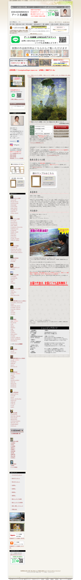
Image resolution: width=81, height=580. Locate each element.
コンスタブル (14, 278)
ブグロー (13, 269)
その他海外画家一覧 (15, 433)
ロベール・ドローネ (15, 416)
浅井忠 (12, 444)
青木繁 (12, 452)
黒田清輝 (13, 451)
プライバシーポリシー (51, 570)
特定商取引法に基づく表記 (25, 570)
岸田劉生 (13, 443)
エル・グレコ (14, 208)
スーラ (12, 351)
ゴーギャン (13, 361)
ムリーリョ (13, 236)
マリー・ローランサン (16, 398)
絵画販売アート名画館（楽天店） (17, 538)
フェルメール (14, 223)
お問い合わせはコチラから (16, 554)
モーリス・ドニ (14, 422)
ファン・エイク (14, 213)
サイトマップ (58, 570)
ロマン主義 (15, 274)
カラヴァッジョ (14, 228)
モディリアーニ (14, 394)
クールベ (13, 314)
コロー (12, 310)
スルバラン (13, 235)
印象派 (14, 319)
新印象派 (15, 349)
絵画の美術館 (13, 156)
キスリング (13, 400)
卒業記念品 (14, 509)
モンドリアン (14, 419)
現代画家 (15, 412)
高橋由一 (13, 449)
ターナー (13, 279)
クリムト (13, 373)
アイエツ (13, 282)
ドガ (12, 324)
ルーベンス (13, 220)
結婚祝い (14, 488)
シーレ (12, 405)
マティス (13, 402)
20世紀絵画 (15, 392)
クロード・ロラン (15, 240)
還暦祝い (14, 495)
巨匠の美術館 (13, 155)
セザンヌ (13, 363)
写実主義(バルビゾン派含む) (19, 300)
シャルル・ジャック (15, 307)
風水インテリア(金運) (17, 499)
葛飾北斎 (13, 454)
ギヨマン (13, 327)
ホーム (29, 75)
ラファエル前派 (17, 288)
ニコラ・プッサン (15, 238)
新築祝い (14, 492)
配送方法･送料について (42, 570)
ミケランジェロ (14, 203)
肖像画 (14, 464)
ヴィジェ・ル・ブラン (16, 249)
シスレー (13, 332)
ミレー (12, 304)
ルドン (12, 375)
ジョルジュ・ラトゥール (16, 227)
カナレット (13, 233)
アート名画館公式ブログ (15, 153)
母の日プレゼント (16, 481)
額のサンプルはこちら (37, 167)
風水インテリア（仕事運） (37, 75)
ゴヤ (12, 281)
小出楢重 (13, 446)
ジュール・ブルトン (15, 309)
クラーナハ (13, 211)
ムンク (12, 397)
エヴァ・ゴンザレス (15, 339)
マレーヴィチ (14, 417)
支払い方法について (34, 570)
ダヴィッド (13, 259)
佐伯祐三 (13, 457)
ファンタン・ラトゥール (16, 302)
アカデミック (16, 267)
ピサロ (12, 330)
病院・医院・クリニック (17, 505)
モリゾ (12, 325)
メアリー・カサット (15, 337)
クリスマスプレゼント (17, 475)
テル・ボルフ (14, 225)
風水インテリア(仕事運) (17, 502)
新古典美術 (15, 258)
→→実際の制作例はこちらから (35, 33)
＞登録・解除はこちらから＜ (17, 99)
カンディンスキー (15, 380)
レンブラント (14, 222)
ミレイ (12, 290)
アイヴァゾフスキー (15, 421)
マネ (12, 329)
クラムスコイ (14, 414)
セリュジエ (13, 383)
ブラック (13, 403)
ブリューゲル (14, 206)
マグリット (13, 425)
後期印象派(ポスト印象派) (19, 358)
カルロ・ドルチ (14, 231)
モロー (12, 378)
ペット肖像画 (14, 467)
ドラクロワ (13, 276)
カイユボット (14, 340)
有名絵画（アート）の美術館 (16, 158)
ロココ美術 (16, 245)
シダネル (13, 376)
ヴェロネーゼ (14, 209)
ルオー (12, 407)
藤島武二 (13, 447)
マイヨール (13, 386)
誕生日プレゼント (16, 478)
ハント (12, 293)
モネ (12, 321)
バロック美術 (16, 218)
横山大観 (13, 456)
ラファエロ (13, 204)
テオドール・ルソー (15, 305)
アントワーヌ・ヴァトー (16, 252)
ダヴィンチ (13, 200)
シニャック (13, 352)
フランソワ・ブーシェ (16, 250)
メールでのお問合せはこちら (53, 155)
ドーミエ (13, 312)
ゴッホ (12, 360)
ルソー (12, 364)
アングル (13, 261)
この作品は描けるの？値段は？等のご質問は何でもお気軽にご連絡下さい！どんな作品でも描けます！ (19, 32)
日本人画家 (15, 441)
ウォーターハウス (15, 295)
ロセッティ (13, 292)
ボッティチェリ (14, 201)
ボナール (13, 381)
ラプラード (13, 385)
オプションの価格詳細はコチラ (37, 142)
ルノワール (13, 322)
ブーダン (13, 335)
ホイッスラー (14, 334)
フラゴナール (14, 247)
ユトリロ (13, 395)
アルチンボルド (14, 424)
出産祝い (14, 485)
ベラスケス (13, 230)
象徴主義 (15, 372)
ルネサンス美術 (16, 198)
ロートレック (14, 366)
